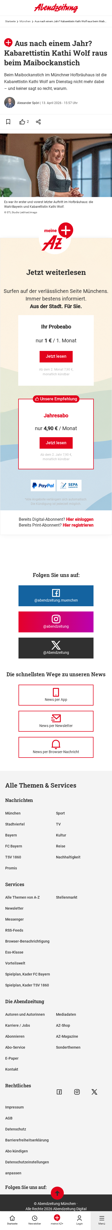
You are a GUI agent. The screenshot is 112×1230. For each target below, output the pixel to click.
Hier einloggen (80, 519)
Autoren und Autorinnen (25, 1014)
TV (58, 824)
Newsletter (14, 908)
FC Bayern (13, 846)
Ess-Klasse (14, 952)
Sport (60, 813)
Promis (11, 868)
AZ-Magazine (67, 1036)
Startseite (10, 21)
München (25, 21)
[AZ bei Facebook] (59, 1092)
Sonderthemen (68, 1047)
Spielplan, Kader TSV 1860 (27, 985)
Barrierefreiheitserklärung (27, 1140)
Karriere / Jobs (17, 1025)
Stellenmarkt (66, 897)
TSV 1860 (13, 857)
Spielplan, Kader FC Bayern (27, 974)
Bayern (11, 835)
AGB (9, 1118)
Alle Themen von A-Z (22, 897)
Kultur (61, 835)
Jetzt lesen (56, 356)
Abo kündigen (16, 1151)
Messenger (14, 919)
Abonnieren (14, 1036)
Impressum (14, 1107)
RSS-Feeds (14, 930)
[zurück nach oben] (57, 1194)
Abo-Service (15, 1047)
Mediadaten (66, 1014)
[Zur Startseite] (56, 12)
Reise (60, 846)
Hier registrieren (78, 525)
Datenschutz (15, 1129)
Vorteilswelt (15, 963)
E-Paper (11, 1058)
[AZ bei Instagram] (77, 1092)
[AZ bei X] (94, 1092)
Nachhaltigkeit (68, 857)
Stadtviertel (15, 824)
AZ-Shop (63, 1025)
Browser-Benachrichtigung (27, 941)
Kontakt (11, 1069)
